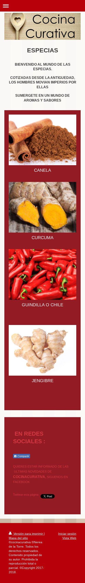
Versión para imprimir (28, 533)
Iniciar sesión (67, 533)
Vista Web (69, 538)
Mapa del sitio (18, 538)
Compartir (23, 456)
